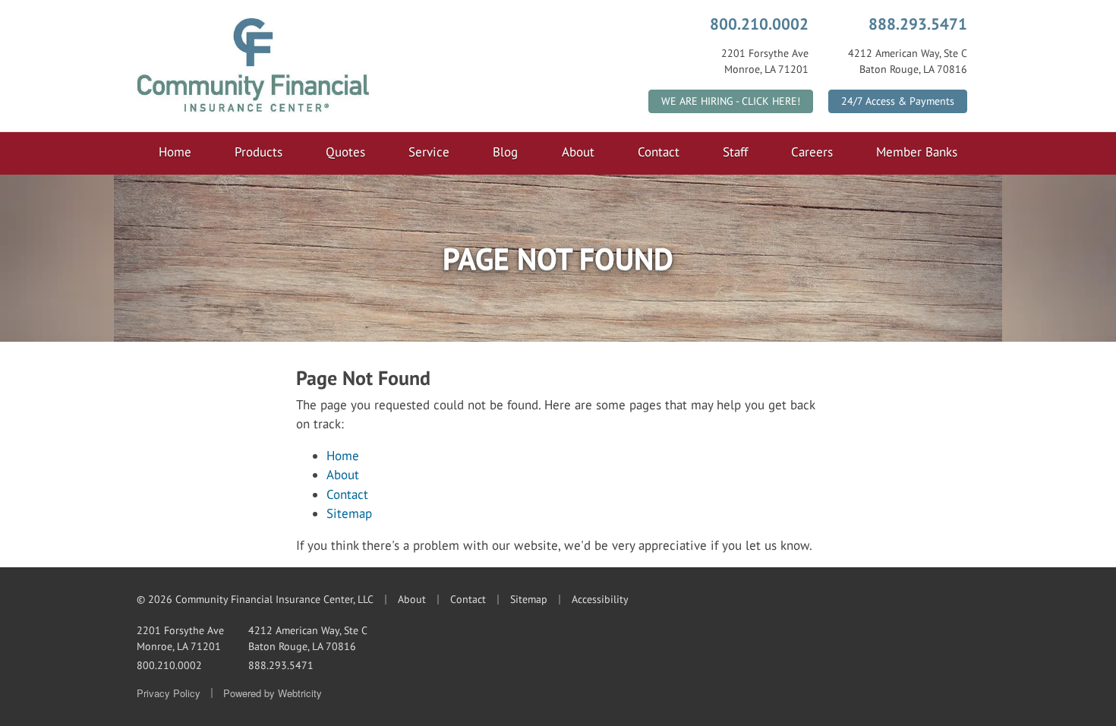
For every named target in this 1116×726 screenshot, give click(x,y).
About (578, 152)
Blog (505, 152)
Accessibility (600, 599)
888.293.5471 (918, 23)
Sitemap (349, 513)
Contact (658, 152)
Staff (735, 152)
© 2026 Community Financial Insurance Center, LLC (255, 599)
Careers (812, 152)
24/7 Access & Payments (897, 101)
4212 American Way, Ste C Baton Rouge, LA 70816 (307, 638)
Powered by (272, 693)
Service (428, 152)
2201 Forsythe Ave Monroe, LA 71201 (180, 638)
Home (175, 152)
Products (258, 152)
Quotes (345, 152)
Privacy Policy (168, 693)
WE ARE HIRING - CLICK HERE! (730, 101)
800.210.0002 (759, 23)
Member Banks (916, 152)
